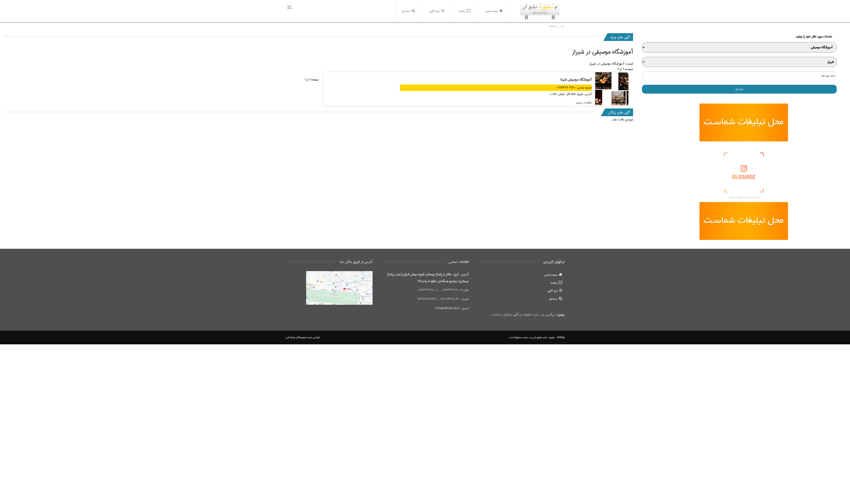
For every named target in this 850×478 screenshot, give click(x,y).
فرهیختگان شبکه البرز (296, 337)
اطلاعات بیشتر (584, 103)
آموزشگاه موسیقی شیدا (576, 79)
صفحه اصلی (491, 11)
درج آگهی (434, 11)
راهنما (462, 11)
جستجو (406, 11)
